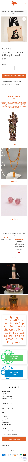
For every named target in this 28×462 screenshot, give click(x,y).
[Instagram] (12, 387)
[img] (4, 238)
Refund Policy (5, 422)
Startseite (4, 11)
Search (3, 412)
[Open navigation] (2, 4)
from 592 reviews (6, 239)
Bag (8, 11)
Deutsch (13, 451)
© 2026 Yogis (5, 446)
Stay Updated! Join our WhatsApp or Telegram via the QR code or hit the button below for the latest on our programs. (14, 330)
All (2, 410)
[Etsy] (18, 387)
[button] (13, 257)
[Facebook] (9, 387)
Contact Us (5, 421)
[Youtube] (15, 387)
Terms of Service (6, 424)
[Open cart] (25, 4)
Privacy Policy (5, 419)
